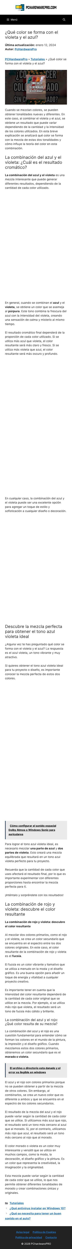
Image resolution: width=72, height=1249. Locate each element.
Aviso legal (22, 1232)
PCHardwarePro (16, 59)
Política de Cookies (44, 1232)
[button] (64, 20)
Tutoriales (38, 59)
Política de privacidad (28, 1237)
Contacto (51, 1237)
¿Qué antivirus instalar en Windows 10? (38, 1208)
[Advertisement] (36, 230)
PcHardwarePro (26, 49)
